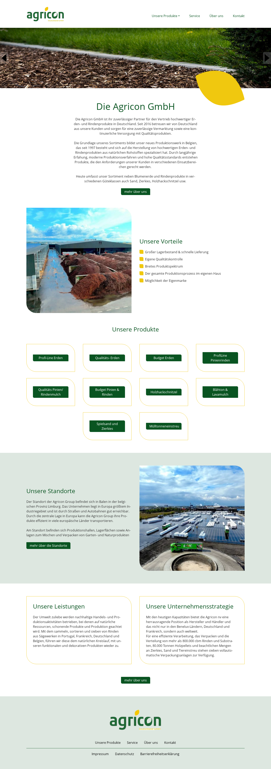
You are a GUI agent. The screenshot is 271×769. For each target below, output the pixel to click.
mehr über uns (135, 191)
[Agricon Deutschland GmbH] (45, 13)
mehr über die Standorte (48, 545)
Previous (4, 58)
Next (267, 58)
